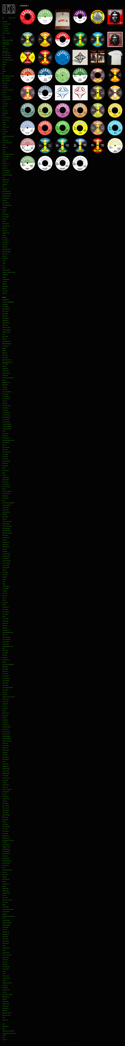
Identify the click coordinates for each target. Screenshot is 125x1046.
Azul (3, 334)
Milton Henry (5, 750)
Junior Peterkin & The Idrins (7, 647)
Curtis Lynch (5, 433)
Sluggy (4, 904)
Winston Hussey (6, 1015)
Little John (4, 692)
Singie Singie (5, 888)
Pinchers (4, 821)
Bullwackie (5, 83)
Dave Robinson (6, 438)
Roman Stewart (6, 863)
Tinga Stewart (5, 952)
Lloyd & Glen (5, 699)
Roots (3, 867)
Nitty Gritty (5, 775)
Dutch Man (5, 463)
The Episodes (5, 477)
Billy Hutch (5, 355)
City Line (4, 92)
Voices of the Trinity (7, 994)
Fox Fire (4, 129)
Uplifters (4, 980)
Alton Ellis (4, 315)
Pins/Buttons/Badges (7, 40)
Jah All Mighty (5, 156)
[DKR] (8, 9)
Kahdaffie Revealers (7, 175)
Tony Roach (5, 959)
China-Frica (5, 87)
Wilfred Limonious (6, 1013)
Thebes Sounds (6, 270)
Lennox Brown (5, 678)
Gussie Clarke (5, 537)
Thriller (4, 950)
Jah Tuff (4, 604)
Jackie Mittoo (5, 586)
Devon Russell (5, 447)
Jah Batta (4, 590)
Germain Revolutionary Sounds (8, 137)
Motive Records (6, 196)
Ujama (4, 277)
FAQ (3, 1028)
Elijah (3, 472)
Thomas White (6, 948)
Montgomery (5, 757)
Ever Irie (4, 489)
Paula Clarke (5, 812)
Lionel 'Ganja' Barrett (7, 687)
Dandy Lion (5, 435)
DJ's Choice (5, 103)
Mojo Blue (5, 754)
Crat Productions (6, 99)
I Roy (3, 581)
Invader (4, 151)
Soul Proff (4, 246)
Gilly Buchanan (6, 528)
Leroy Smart (5, 683)
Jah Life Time (5, 163)
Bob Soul (4, 366)
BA (3, 73)
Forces (4, 500)
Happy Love (5, 544)
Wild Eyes (4, 1010)
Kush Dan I (5, 671)
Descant (4, 445)
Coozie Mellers (6, 421)
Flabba (4, 124)
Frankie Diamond (6, 505)
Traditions (4, 964)
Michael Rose (5, 729)
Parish (3, 212)
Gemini (4, 134)
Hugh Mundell (5, 567)
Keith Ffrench (5, 659)
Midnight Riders (6, 736)
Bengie (4, 348)
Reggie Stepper (6, 849)
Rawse (4, 221)
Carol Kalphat (5, 396)
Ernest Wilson (5, 479)
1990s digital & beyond (8, 59)
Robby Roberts (6, 853)
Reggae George (6, 846)
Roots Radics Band (7, 870)
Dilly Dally (4, 449)
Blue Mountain (6, 78)
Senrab (4, 235)
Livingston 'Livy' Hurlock (8, 696)
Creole (4, 431)
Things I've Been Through (8, 272)
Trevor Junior (5, 969)
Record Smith (5, 223)
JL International (6, 170)
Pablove (4, 209)
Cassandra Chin (6, 398)
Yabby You (5, 1020)
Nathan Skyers (6, 768)
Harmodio (4, 147)
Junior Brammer (6, 637)
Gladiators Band (6, 530)
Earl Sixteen (5, 465)
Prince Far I (5, 828)
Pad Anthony (5, 796)
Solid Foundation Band (7, 909)
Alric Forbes (5, 311)
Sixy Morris (5, 902)
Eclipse (4, 115)
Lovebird (4, 184)
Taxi (3, 265)
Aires (3, 66)
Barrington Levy (6, 341)
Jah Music (4, 165)
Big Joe (4, 350)
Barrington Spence (7, 343)
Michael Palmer (6, 733)
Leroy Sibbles (5, 680)
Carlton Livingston (6, 391)
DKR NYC (4, 106)
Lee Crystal (5, 673)
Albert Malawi (6, 308)
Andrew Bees (5, 318)
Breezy (4, 380)
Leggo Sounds (5, 179)
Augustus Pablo (6, 332)
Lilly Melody (5, 685)
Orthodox (4, 207)
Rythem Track (5, 233)
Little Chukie (5, 689)
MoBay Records (6, 191)
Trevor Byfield (6, 966)
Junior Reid (5, 650)
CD (3, 35)
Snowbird (4, 244)
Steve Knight (5, 927)
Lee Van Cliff (5, 676)
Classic (4, 94)
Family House (5, 120)
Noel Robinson (6, 777)
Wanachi (4, 999)
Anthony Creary (6, 327)
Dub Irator (5, 110)
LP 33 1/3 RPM (6, 33)
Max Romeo (5, 720)
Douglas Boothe (6, 461)
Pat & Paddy (5, 803)
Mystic (4, 761)
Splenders (4, 914)
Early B (4, 468)
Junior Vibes (5, 652)
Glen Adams (5, 535)
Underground (5, 279)
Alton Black (5, 313)
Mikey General (6, 731)
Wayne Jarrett (5, 1003)
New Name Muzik (6, 205)
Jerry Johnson (5, 611)
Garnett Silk (5, 516)
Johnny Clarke (5, 630)
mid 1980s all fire (6, 55)
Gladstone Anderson (7, 533)
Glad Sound (5, 140)
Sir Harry (4, 895)
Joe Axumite (5, 618)
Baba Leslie (5, 336)
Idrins (3, 149)
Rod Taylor (5, 856)
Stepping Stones (6, 925)
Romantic (4, 228)
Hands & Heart (6, 542)
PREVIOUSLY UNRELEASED (6, 43)
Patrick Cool (5, 808)
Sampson (4, 877)
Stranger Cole (5, 932)
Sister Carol (5, 897)
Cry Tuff (4, 101)
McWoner (4, 722)
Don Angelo (5, 454)
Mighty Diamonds (6, 740)
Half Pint (4, 540)
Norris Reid (5, 780)
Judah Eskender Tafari (7, 632)
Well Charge (5, 286)
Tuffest (4, 973)
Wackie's (4, 284)
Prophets (4, 219)
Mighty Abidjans (6, 738)
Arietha (4, 71)
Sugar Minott (5, 934)
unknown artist (6, 978)
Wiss (3, 1017)
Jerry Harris (5, 609)
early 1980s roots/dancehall (6, 51)
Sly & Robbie (5, 242)
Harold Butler (5, 546)
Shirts (3, 37)
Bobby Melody (6, 373)
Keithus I (4, 662)
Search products (6, 24)
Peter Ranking (5, 815)
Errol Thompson (6, 117)
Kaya (3, 177)
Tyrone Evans (5, 976)
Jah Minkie (5, 602)
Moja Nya (4, 752)
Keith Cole (5, 657)
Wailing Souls (5, 996)
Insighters (4, 577)
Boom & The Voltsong (7, 377)
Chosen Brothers (6, 405)
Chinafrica (4, 403)
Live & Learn (5, 182)
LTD (3, 186)
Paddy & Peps (5, 798)
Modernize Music (6, 193)
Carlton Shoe (5, 394)
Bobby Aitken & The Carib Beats (7, 362)
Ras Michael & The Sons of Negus (8, 841)
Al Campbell (5, 306)
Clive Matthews (6, 417)
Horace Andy (5, 558)
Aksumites (5, 304)
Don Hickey (5, 458)
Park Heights (5, 214)
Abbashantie (5, 299)
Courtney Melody (6, 426)
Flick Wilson (5, 498)
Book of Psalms (6, 80)
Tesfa (3, 267)
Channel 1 (4, 85)
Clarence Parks (6, 412)
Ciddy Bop (5, 410)
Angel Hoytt (5, 320)
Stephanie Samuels (6, 922)
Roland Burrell (5, 858)
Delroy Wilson (5, 442)
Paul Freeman (5, 810)
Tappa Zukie (5, 941)
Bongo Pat (5, 375)
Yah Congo (5, 290)
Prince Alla (5, 824)
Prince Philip (5, 216)
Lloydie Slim (5, 703)
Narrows (4, 200)
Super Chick (5, 938)
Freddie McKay (6, 512)
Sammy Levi (5, 874)
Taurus (4, 263)
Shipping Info (5, 1026)
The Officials (5, 784)
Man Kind (4, 189)
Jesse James (5, 614)
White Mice (5, 1008)
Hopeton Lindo (6, 556)
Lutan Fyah (5, 708)
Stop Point (5, 253)
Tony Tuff (4, 962)
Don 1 (3, 108)
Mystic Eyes (5, 764)
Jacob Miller (5, 588)
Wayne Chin (5, 1001)
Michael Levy (5, 724)
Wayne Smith (5, 1006)
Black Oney (5, 357)
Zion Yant (4, 293)
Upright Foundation (7, 982)
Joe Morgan (5, 621)
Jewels (4, 616)
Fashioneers (5, 496)
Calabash (4, 387)
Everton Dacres (6, 493)
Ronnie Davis (5, 865)
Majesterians (5, 713)
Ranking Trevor (6, 838)
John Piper (5, 628)
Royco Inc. (4, 230)
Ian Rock (4, 570)
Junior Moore (5, 641)
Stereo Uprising (6, 251)
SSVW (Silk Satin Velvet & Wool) (8, 917)
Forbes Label (5, 127)
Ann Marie (5, 325)
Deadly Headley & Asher (8, 440)
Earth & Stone (5, 470)
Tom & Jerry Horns (7, 955)
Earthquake (5, 113)
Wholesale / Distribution (8, 1031)
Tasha (3, 260)
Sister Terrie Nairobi (7, 900)
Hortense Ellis (5, 565)
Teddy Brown (5, 943)
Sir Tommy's (5, 240)
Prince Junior (5, 831)
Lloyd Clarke (5, 701)
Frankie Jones (5, 507)
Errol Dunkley (5, 484)
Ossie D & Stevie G (7, 789)
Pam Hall (4, 801)
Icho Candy (5, 572)
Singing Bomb (5, 890)
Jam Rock (4, 168)
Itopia (3, 584)
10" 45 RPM (5, 28)
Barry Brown (5, 346)
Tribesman (5, 274)
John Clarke (5, 623)
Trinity (4, 971)
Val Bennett (5, 987)
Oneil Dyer (5, 787)
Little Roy (4, 694)
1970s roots (5, 48)
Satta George (5, 879)
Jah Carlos (4, 593)
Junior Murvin (5, 644)
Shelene (4, 886)
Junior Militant (6, 172)
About (3, 1024)
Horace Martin (6, 563)
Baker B (4, 339)
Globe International (7, 142)
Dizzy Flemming (6, 452)
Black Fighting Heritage (8, 76)
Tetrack (4, 945)
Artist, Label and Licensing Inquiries (8, 1034)
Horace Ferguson (6, 560)
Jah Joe (4, 597)
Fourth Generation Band (8, 502)
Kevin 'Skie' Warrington (8, 664)
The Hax (4, 549)
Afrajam (4, 64)
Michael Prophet (6, 727)
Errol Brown (5, 482)
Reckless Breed (6, 844)
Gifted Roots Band (7, 526)
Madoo (4, 710)
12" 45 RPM (5, 30)
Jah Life (4, 161)
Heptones (4, 551)
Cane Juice (5, 389)
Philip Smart (5, 819)
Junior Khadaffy (6, 639)
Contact (4, 1039)
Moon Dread (5, 759)
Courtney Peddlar (6, 428)
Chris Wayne (5, 407)
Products (4, 21)
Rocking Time (5, 226)
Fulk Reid (4, 514)
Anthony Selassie (6, 329)
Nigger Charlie (6, 773)
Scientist (4, 881)
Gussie (4, 145)
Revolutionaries (6, 851)
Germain (4, 519)
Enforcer (4, 475)
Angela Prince (5, 322)
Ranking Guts (5, 835)
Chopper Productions (7, 90)
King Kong (5, 666)
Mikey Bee (5, 743)
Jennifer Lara (5, 607)
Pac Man (4, 794)
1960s (3, 46)
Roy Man (4, 872)
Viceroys (4, 992)
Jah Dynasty (5, 158)
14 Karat (4, 62)
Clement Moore (6, 414)
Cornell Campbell (6, 424)
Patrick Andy (5, 805)
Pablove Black (6, 791)
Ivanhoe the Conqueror (8, 154)
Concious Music (6, 96)
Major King (5, 715)
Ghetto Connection (7, 521)
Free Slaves (5, 131)
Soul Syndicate (5, 911)
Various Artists (6, 989)
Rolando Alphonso (6, 860)
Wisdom (4, 288)
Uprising (4, 281)
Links (3, 1037)
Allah (3, 69)
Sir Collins (4, 237)
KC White (4, 655)
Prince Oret (5, 833)
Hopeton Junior (6, 553)
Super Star (4, 256)
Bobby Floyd (5, 370)
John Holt (4, 625)
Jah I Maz (4, 595)
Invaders (4, 579)
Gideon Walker (6, 523)
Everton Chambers (7, 491)
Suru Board (5, 936)
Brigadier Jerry (6, 382)
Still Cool (4, 929)
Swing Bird (5, 258)
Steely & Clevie (6, 920)
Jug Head (4, 634)
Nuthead (4, 782)
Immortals (4, 574)
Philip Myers (5, 817)
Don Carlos (5, 456)
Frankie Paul (5, 509)
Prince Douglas (6, 826)
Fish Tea (4, 122)
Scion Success (5, 883)
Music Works (5, 198)
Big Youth (4, 352)
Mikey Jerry (5, 747)
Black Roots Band (6, 359)
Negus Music (5, 202)
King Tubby (5, 669)
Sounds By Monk (6, 249)
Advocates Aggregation (8, 302)
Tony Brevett (5, 957)
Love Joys (4, 706)
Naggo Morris (5, 766)
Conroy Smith (5, 419)
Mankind (4, 717)
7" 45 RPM (5, 26)
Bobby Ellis (5, 368)
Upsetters (4, 985)
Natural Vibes (5, 771)
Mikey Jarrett (5, 745)
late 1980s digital (6, 57)
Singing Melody (6, 893)
